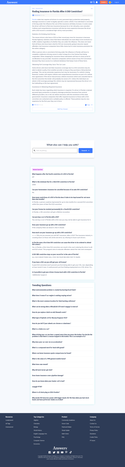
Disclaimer (93, 434)
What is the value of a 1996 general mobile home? (49, 359)
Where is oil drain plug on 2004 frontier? (46, 392)
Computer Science (39, 440)
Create (103, 2)
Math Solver (65, 434)
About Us (92, 420)
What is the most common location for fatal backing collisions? (53, 301)
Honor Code (65, 423)
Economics (37, 444)
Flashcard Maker (66, 427)
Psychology (37, 437)
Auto (33, 8)
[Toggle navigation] (91, 2)
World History (38, 430)
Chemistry (37, 423)
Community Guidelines (68, 420)
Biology (36, 427)
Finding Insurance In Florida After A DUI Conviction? (57, 11)
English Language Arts (40, 434)
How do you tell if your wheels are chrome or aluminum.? (51, 323)
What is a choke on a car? (40, 329)
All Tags (8, 423)
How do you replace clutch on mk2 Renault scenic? (49, 312)
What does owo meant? (40, 364)
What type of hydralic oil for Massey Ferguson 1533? (49, 318)
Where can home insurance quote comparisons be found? (51, 353)
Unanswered (9, 427)
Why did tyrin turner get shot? (42, 370)
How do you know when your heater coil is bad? (48, 381)
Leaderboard (9, 420)
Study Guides (66, 430)
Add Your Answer (62, 109)
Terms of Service (95, 427)
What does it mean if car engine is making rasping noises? (52, 295)
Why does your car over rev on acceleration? (47, 342)
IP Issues (92, 440)
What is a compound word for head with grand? (48, 348)
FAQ (63, 437)
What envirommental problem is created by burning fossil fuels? (54, 290)
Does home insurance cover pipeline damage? (48, 376)
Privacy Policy (94, 430)
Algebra (36, 420)
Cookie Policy (94, 437)
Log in (117, 2)
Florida (34, 19)
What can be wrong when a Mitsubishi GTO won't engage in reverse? (55, 307)
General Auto (39, 8)
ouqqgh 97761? (37, 387)
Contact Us (93, 423)
